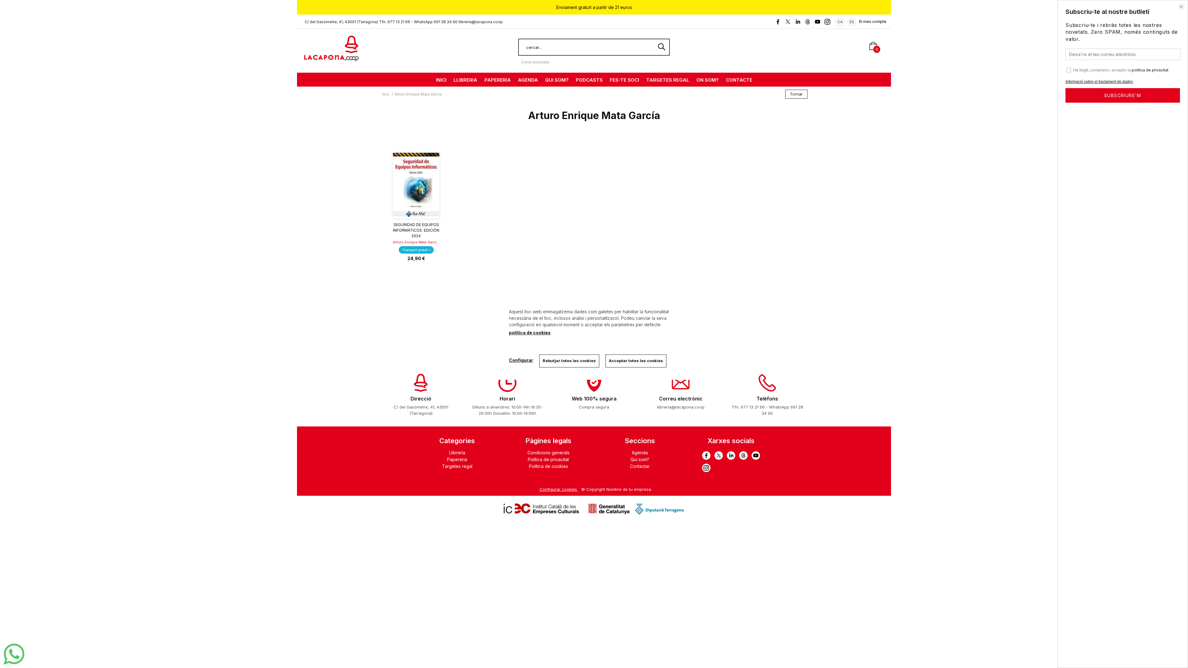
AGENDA (528, 80)
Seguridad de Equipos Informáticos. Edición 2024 (416, 230)
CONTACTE (739, 80)
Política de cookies (548, 466)
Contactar (640, 466)
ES (852, 21)
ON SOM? (707, 80)
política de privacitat (1150, 70)
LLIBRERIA (465, 80)
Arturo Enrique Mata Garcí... (416, 242)
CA (840, 21)
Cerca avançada (535, 62)
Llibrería (457, 452)
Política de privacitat (548, 459)
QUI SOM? (557, 80)
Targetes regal (457, 466)
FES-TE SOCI (624, 80)
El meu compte (872, 21)
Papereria (457, 459)
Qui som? (640, 459)
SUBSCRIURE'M (1122, 95)
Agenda (640, 452)
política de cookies (530, 332)
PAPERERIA (497, 80)
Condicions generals (548, 452)
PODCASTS (589, 80)
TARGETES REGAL (667, 80)
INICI (441, 80)
